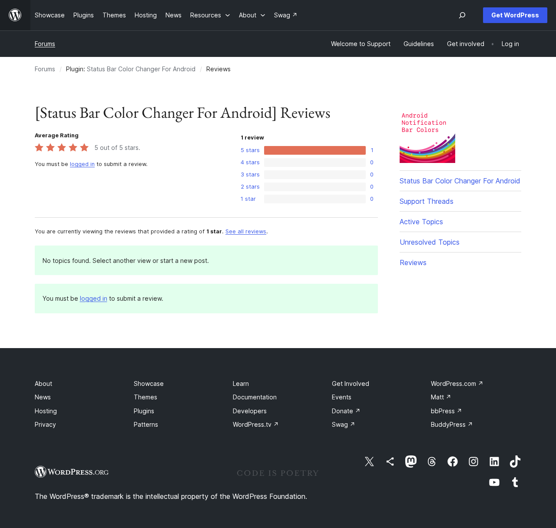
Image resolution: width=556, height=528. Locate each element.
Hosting (46, 411)
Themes (145, 397)
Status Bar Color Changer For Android (141, 69)
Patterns (146, 424)
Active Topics (421, 221)
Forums (45, 43)
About (43, 383)
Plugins (144, 411)
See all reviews (245, 231)
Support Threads (426, 201)
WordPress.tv (256, 424)
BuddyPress (452, 424)
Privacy (45, 424)
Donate (346, 411)
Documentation (255, 397)
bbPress (446, 411)
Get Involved (350, 383)
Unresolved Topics (430, 242)
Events (341, 397)
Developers (250, 411)
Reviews (413, 262)
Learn (241, 383)
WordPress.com (457, 383)
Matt (441, 397)
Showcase (149, 383)
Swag (343, 424)
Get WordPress (515, 15)
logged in (82, 164)
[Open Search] (462, 15)
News (43, 397)
